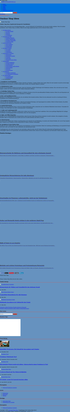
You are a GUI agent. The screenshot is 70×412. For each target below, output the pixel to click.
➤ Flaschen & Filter (7, 36)
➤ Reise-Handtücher (9, 62)
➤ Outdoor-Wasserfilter (10, 40)
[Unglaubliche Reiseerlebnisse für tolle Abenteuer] (7, 292)
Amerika (4, 5)
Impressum (5, 394)
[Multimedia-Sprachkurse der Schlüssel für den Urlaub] (7, 299)
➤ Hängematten (8, 78)
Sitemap (4, 395)
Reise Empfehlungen (4, 15)
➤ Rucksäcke (8, 54)
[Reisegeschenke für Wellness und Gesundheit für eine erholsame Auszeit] (7, 284)
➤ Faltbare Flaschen (9, 37)
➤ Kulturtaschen (9, 65)
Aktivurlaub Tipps (7, 401)
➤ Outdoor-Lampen (7, 48)
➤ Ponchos (7, 69)
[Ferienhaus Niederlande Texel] (4, 354)
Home (4, 4)
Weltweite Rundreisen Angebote (10, 387)
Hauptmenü (2, 14)
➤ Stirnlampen (8, 52)
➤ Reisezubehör (9, 67)
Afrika (4, 7)
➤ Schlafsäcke (6, 71)
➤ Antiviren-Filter (9, 41)
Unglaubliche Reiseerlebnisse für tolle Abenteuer (13, 294)
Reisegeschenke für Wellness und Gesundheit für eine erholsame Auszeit (20, 287)
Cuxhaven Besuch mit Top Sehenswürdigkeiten (13, 372)
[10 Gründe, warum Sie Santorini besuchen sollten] (5, 376)
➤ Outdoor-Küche (7, 30)
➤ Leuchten (8, 49)
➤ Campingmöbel (7, 75)
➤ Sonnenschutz (9, 70)
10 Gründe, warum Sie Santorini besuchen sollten (14, 379)
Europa (4, 9)
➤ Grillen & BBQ (9, 31)
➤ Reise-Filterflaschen (10, 39)
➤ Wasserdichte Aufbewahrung (12, 66)
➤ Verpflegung (8, 35)
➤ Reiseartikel (6, 61)
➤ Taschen (7, 57)
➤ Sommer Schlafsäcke (10, 72)
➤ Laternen (7, 50)
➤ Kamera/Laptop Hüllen (11, 59)
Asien (4, 6)
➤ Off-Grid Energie (7, 43)
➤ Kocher (7, 32)
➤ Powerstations (9, 44)
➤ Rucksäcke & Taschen (8, 53)
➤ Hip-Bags (8, 58)
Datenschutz (5, 393)
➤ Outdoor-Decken (9, 63)
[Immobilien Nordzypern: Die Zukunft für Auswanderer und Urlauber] (4, 346)
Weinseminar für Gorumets (8, 402)
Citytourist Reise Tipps (13, 410)
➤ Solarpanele (8, 47)
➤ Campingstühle (9, 76)
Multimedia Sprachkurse (8, 10)
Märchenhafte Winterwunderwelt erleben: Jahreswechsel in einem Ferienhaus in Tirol (24, 364)
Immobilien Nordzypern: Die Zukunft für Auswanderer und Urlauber (19, 349)
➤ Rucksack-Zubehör (10, 56)
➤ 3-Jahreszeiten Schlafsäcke (11, 74)
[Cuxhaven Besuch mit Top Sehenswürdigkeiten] (5, 369)
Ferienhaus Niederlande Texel (8, 356)
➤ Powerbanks (8, 45)
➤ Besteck (7, 34)
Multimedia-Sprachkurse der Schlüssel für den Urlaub (15, 302)
